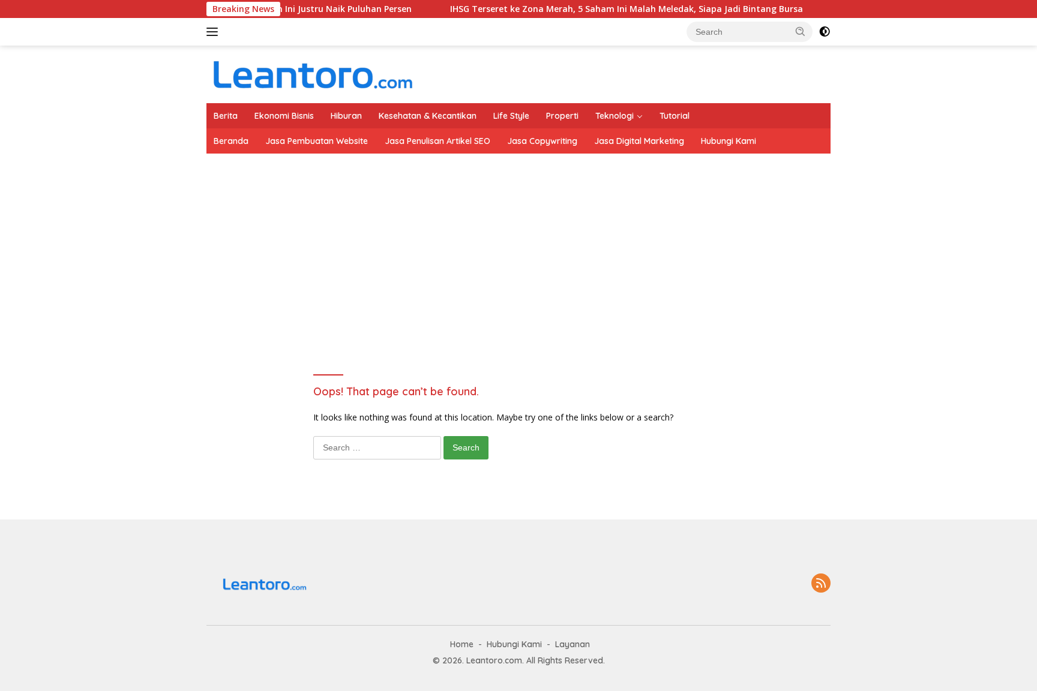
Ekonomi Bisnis (284, 115)
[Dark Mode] (825, 32)
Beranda (231, 141)
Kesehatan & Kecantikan (427, 115)
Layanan (572, 644)
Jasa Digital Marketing (639, 141)
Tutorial (675, 115)
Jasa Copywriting (542, 141)
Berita (226, 115)
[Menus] (214, 32)
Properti (562, 115)
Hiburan (346, 115)
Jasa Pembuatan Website (316, 141)
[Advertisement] (566, 244)
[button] (801, 31)
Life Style (511, 115)
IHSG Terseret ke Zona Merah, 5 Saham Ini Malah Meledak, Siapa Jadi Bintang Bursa (610, 9)
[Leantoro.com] (311, 73)
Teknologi (614, 115)
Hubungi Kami (728, 141)
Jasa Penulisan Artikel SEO (437, 141)
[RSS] (821, 583)
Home (461, 644)
